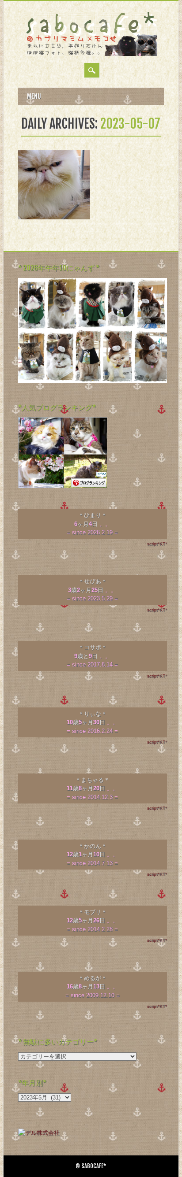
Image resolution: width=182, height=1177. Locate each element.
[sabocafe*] (91, 54)
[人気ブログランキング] (62, 486)
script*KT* (157, 543)
